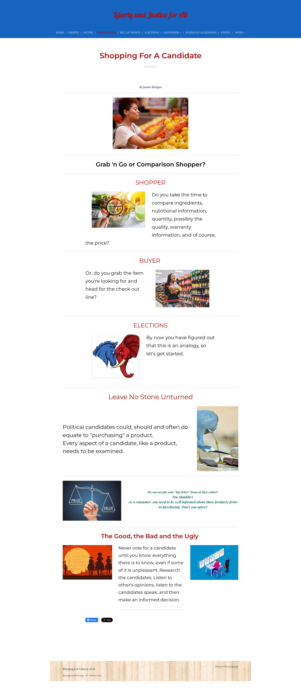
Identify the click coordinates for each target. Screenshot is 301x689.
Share (93, 620)
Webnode (233, 666)
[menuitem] (61, 32)
